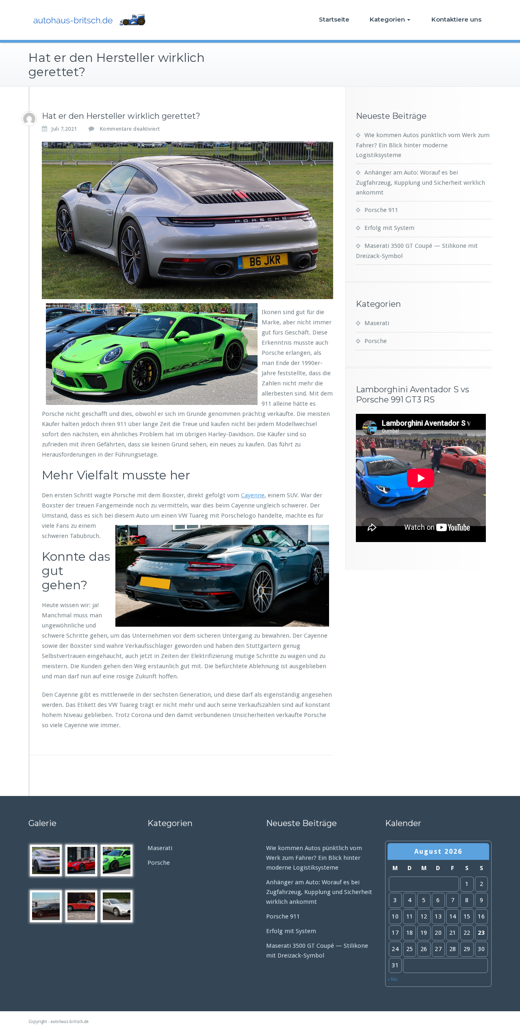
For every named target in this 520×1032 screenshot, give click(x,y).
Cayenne (252, 495)
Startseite (334, 19)
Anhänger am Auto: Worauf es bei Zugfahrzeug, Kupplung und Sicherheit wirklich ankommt (420, 182)
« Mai (393, 979)
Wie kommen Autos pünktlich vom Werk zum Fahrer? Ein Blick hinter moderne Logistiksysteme (423, 145)
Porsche (375, 341)
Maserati (376, 323)
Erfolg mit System (389, 228)
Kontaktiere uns (456, 19)
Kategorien (387, 19)
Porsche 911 (381, 210)
